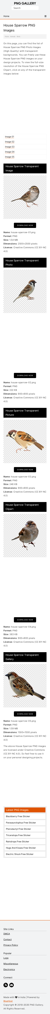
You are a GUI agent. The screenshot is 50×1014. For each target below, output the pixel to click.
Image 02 (9, 141)
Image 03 (9, 146)
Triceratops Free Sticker (18, 835)
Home (7, 36)
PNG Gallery (25, 3)
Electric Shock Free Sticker (19, 854)
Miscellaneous (10, 963)
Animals (12, 36)
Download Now (25, 225)
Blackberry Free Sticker (18, 816)
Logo (5, 958)
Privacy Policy (10, 945)
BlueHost (8, 1001)
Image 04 (9, 151)
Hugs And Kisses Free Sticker (21, 848)
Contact (7, 939)
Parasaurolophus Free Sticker (21, 822)
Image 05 (9, 156)
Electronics (9, 969)
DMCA (6, 933)
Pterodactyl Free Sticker (18, 829)
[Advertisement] (25, 104)
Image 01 (9, 136)
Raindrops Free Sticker (17, 841)
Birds (18, 36)
